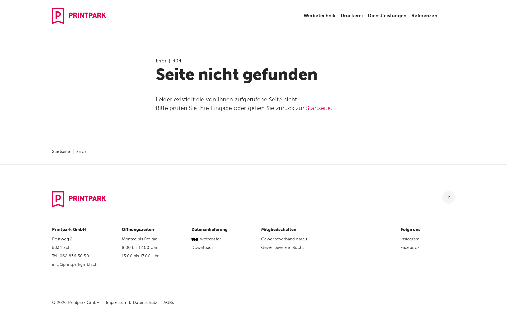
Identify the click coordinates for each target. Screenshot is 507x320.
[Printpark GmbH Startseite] (79, 16)
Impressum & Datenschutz (131, 302)
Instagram (410, 238)
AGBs (168, 302)
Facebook (410, 247)
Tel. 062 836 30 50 (70, 255)
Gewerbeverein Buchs (282, 247)
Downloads (202, 247)
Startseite (318, 108)
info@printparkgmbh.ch (74, 264)
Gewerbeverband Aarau (284, 238)
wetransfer (210, 238)
